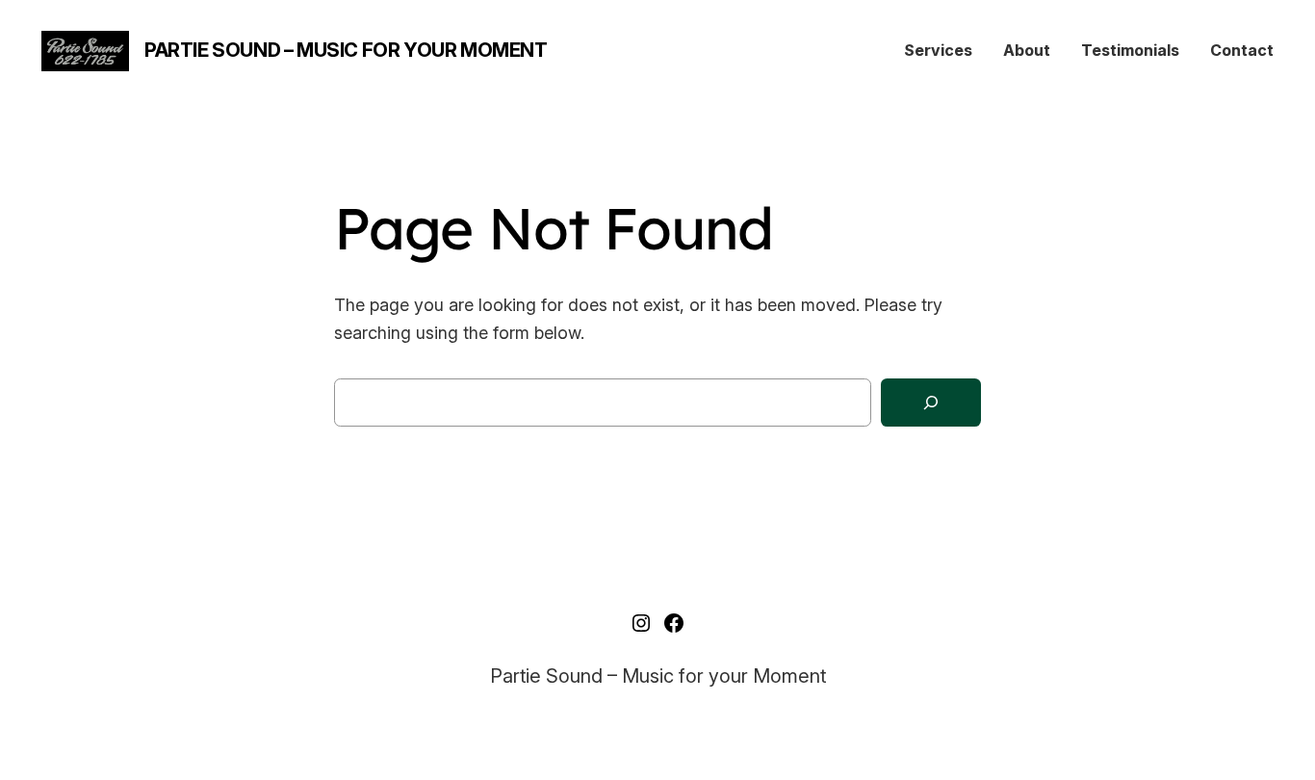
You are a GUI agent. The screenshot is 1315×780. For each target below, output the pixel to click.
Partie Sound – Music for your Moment (346, 50)
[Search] (931, 403)
